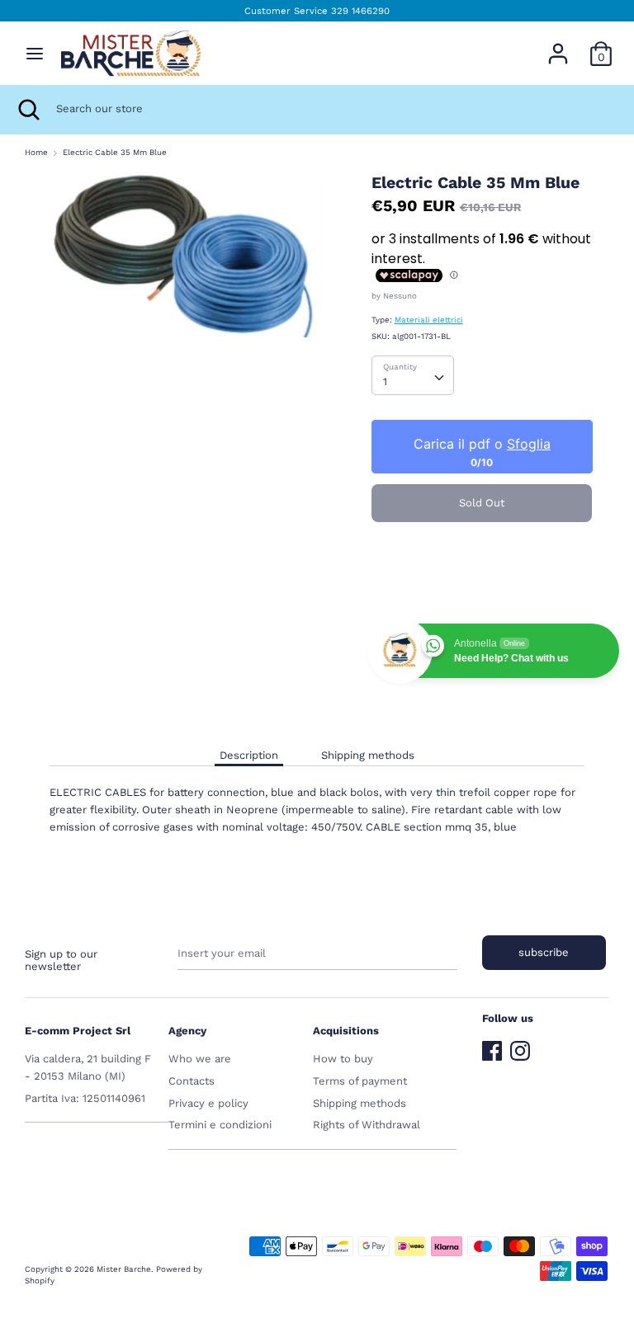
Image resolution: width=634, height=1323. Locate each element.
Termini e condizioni (220, 1124)
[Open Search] (28, 109)
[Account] (558, 45)
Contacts (191, 1081)
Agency (187, 1030)
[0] (600, 45)
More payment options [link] (481, 590)
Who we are (199, 1058)
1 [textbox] (385, 381)
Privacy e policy (208, 1103)
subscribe (543, 952)
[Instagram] (520, 1047)
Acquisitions (346, 1030)
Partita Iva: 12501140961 (85, 1098)
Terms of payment (360, 1081)
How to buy (343, 1058)
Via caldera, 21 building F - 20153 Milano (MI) (88, 1067)
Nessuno (400, 295)
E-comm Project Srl (77, 1030)
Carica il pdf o (481, 444)
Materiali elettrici (429, 319)
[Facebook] (492, 1047)
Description (249, 755)
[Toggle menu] (35, 53)
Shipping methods (367, 755)
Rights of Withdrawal (366, 1124)
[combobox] (412, 375)
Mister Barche (124, 1269)
